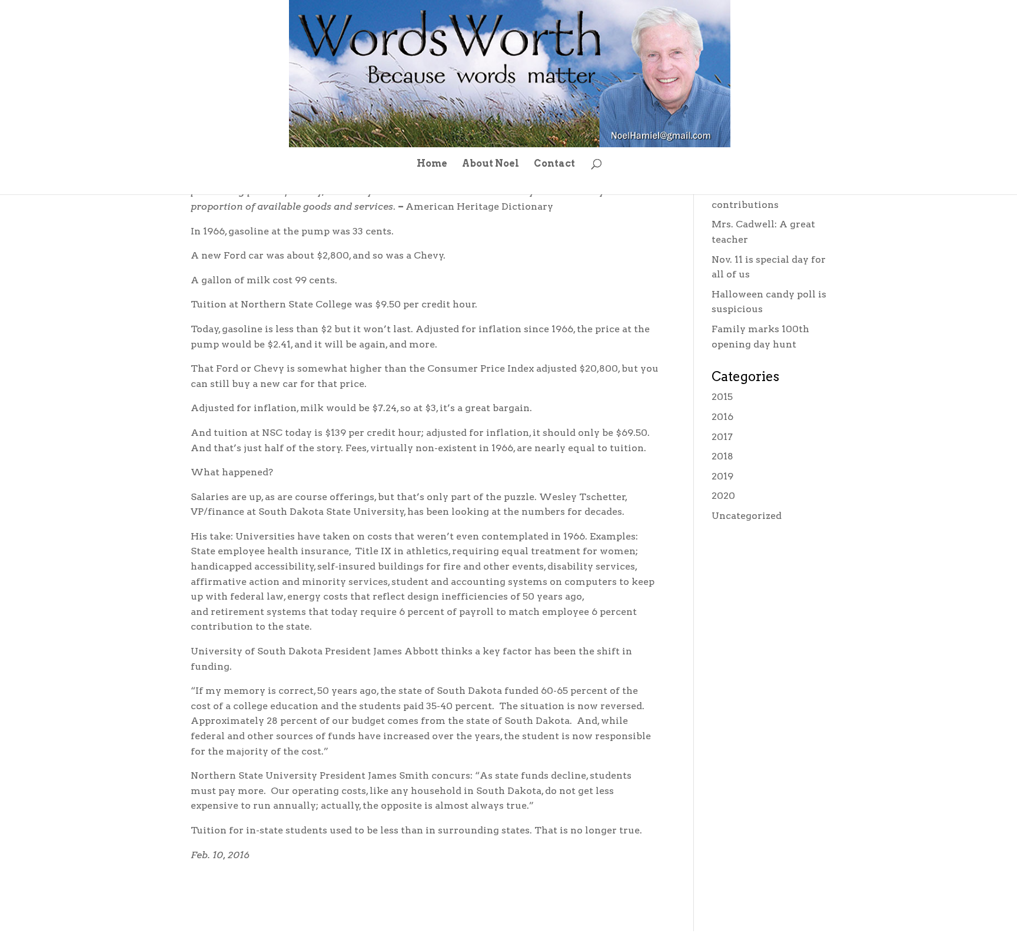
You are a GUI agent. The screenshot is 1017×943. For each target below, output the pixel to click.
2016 (722, 416)
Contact (554, 164)
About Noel (490, 164)
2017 (722, 436)
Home (432, 164)
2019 (722, 476)
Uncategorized (747, 515)
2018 (722, 456)
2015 (722, 396)
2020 (723, 495)
